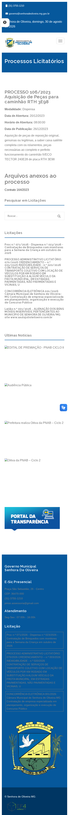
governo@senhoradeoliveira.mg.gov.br (29, 13)
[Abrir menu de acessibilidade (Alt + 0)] (5, 22)
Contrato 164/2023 (17, 189)
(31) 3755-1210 (16, 5)
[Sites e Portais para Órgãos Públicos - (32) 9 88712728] (15, 806)
